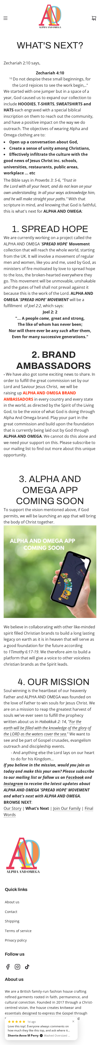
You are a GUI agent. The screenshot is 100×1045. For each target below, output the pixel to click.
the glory (79, 728)
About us (12, 902)
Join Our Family (67, 808)
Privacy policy (16, 940)
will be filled (23, 728)
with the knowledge (50, 728)
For (72, 721)
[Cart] (94, 18)
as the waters (32, 734)
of (69, 728)
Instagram (13, 783)
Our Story (12, 808)
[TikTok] (27, 967)
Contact (11, 911)
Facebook (75, 777)
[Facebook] (8, 967)
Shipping (12, 921)
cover (48, 734)
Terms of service (18, 930)
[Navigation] (5, 18)
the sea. (60, 734)
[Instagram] (17, 967)
